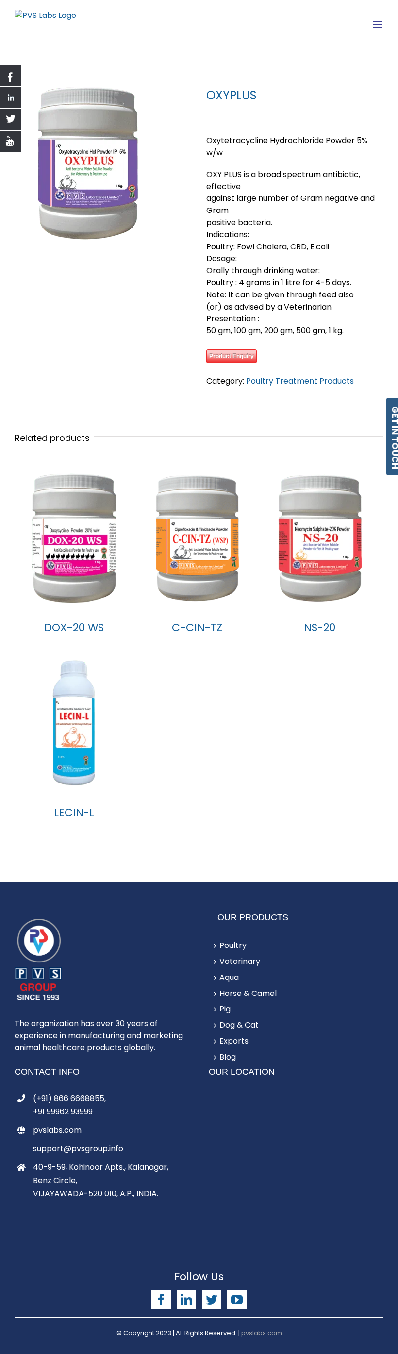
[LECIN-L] (74, 722)
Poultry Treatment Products (300, 381)
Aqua (229, 977)
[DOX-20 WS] (74, 538)
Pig (225, 1008)
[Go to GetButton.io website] (23, 1344)
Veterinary (239, 961)
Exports (234, 1040)
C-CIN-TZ (197, 627)
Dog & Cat (239, 1024)
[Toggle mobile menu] (378, 24)
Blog (227, 1056)
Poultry (233, 945)
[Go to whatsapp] (23, 1325)
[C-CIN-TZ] (196, 538)
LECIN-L (74, 812)
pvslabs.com (57, 1130)
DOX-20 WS (74, 627)
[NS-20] (319, 538)
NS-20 (319, 627)
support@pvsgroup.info (78, 1148)
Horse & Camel (248, 993)
